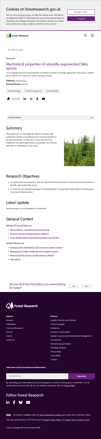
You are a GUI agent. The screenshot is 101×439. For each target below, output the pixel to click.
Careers (9, 336)
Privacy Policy (55, 352)
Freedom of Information (60, 332)
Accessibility (55, 356)
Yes (73, 286)
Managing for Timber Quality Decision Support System (34, 251)
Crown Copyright (57, 324)
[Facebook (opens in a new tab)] (37, 99)
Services (9, 332)
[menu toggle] (92, 35)
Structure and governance (60, 344)
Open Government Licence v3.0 (52, 415)
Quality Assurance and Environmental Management (71, 336)
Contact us (10, 340)
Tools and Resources (14, 328)
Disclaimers (55, 328)
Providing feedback (58, 348)
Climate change (14, 91)
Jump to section (14, 117)
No (86, 286)
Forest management (33, 91)
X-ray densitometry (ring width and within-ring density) (34, 238)
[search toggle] (85, 35)
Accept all (81, 19)
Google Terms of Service (75, 420)
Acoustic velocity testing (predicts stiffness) (29, 234)
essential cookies (24, 15)
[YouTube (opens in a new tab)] (28, 403)
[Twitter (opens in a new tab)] (31, 99)
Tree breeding (52, 91)
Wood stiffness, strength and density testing (29, 230)
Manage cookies (81, 12)
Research (9, 320)
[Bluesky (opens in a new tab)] (21, 403)
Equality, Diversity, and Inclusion (63, 320)
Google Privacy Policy (52, 420)
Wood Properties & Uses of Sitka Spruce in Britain (32, 255)
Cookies (53, 359)
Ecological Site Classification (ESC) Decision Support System (36, 247)
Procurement (55, 340)
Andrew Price (21, 81)
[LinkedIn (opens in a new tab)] (25, 99)
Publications (11, 324)
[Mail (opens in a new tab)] (43, 99)
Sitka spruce (15, 259)
